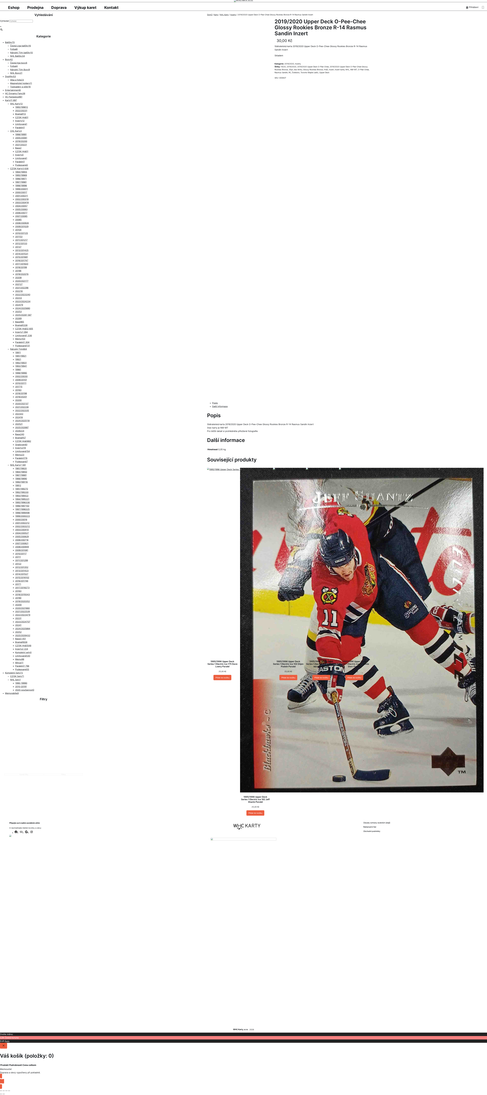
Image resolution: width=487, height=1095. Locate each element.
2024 (19, 305)
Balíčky (10, 42)
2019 (18, 270)
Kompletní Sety (14, 673)
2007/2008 (21, 216)
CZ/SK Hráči (21, 117)
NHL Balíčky (17, 56)
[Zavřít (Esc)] (9, 1090)
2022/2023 (21, 110)
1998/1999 (21, 134)
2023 (18, 298)
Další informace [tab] (220, 406)
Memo (20, 339)
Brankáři (20, 114)
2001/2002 (21, 196)
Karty (11, 100)
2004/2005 (21, 206)
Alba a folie (17, 80)
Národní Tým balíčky (21, 52)
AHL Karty (16, 103)
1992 (18, 359)
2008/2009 (22, 223)
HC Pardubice (13, 97)
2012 (18, 564)
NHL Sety (15, 679)
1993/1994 (21, 366)
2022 (19, 291)
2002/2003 (22, 199)
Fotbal (14, 49)
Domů (209, 15)
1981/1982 (21, 468)
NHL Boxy (16, 73)
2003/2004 (22, 202)
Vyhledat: (4, 21)
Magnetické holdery (21, 83)
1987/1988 (21, 475)
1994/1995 (21, 172)
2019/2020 (21, 141)
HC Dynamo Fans (15, 93)
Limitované (21, 124)
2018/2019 (21, 267)
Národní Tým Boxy (20, 69)
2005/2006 (21, 138)
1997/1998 (21, 182)
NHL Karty (18, 465)
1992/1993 (21, 363)
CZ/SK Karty (19, 168)
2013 (18, 247)
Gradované (21, 444)
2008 (18, 219)
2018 (18, 390)
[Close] (3, 1046)
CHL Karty (16, 131)
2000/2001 (21, 192)
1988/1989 (21, 478)
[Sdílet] (6, 1090)
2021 (19, 284)
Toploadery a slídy (20, 86)
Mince (19, 662)
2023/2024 (22, 301)
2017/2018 (21, 264)
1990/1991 (21, 482)
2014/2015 (21, 253)
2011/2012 (21, 240)
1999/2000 (21, 189)
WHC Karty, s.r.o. (240, 1029)
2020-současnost (24, 690)
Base (18, 148)
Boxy (9, 59)
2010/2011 (21, 233)
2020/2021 (21, 281)
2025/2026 (23, 315)
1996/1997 (21, 178)
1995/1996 (21, 107)
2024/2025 (22, 308)
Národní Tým (18, 349)
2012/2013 (21, 243)
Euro (7, 1041)
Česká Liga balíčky (20, 46)
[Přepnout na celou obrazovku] (4, 1090)
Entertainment (13, 90)
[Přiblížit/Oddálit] (1, 1090)
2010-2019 (21, 686)
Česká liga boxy (18, 63)
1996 (18, 369)
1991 (18, 352)
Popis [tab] (215, 403)
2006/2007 (21, 213)
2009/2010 (21, 226)
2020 (18, 277)
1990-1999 (21, 683)
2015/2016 (21, 257)
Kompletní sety (23, 652)
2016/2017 (21, 260)
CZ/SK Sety (17, 676)
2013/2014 (21, 250)
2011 (18, 236)
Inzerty (19, 120)
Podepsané (21, 165)
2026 (18, 318)
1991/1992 (20, 356)
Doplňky (10, 76)
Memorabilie (12, 693)
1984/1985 (21, 472)
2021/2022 (21, 144)
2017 (18, 386)
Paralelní (20, 127)
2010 (18, 230)
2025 (18, 311)
